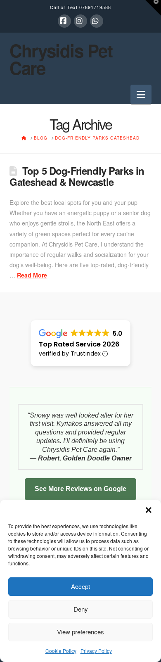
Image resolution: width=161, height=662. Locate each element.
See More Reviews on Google (80, 488)
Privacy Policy (96, 650)
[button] (148, 510)
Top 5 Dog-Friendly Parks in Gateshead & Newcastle (76, 176)
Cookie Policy (60, 650)
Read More (32, 275)
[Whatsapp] (96, 21)
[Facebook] (64, 21)
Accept (80, 586)
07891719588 (95, 7)
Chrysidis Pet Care (60, 59)
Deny (80, 609)
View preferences (80, 631)
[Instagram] (80, 21)
